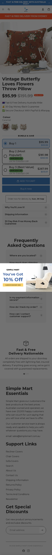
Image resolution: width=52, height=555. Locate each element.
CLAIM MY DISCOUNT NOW (13, 284)
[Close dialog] (51, 265)
